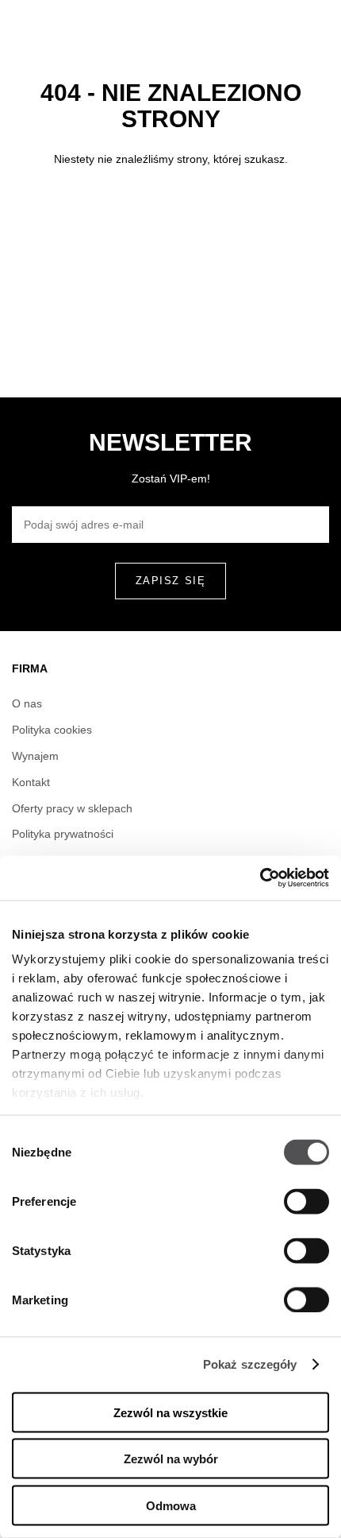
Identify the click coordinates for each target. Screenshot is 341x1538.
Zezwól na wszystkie (170, 1412)
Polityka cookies (52, 729)
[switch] (306, 1201)
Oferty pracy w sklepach (72, 808)
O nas (27, 703)
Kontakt (31, 782)
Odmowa (171, 1505)
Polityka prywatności (62, 833)
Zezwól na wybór (171, 1459)
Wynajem (35, 756)
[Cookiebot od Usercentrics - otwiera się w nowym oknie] (259, 878)
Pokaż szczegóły (250, 1364)
